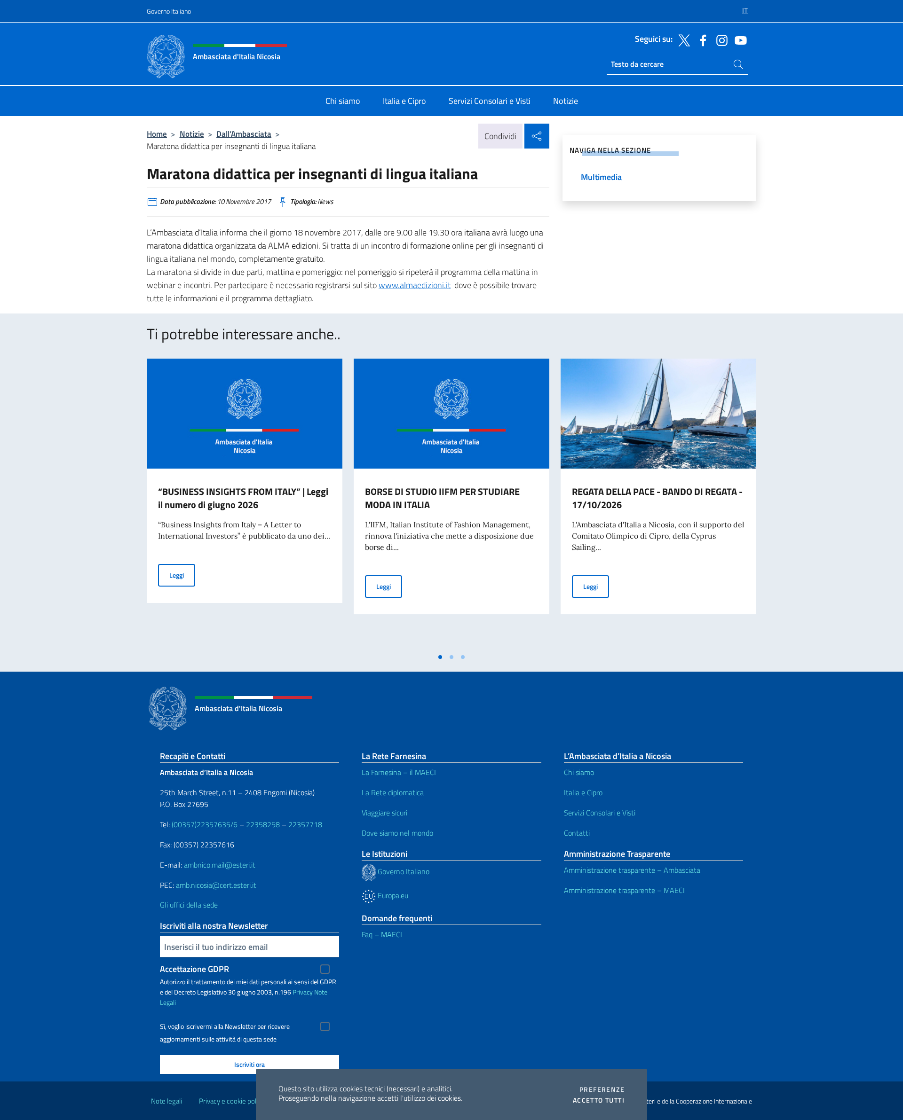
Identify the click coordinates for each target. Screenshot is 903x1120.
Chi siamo (579, 772)
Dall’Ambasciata (243, 134)
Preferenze (602, 1089)
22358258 (263, 824)
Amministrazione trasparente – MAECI (624, 890)
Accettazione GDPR (194, 969)
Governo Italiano (169, 11)
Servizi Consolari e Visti (599, 812)
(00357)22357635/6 (205, 824)
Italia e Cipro (583, 792)
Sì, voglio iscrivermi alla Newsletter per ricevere (225, 1026)
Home (157, 134)
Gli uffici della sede (189, 904)
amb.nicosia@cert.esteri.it (216, 885)
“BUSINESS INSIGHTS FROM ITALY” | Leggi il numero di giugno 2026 (243, 498)
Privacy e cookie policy (231, 1101)
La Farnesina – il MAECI (399, 772)
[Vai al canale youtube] (738, 39)
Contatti (577, 832)
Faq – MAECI (382, 934)
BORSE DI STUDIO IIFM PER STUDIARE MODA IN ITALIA (442, 498)
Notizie (192, 134)
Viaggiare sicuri (384, 812)
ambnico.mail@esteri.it (219, 864)
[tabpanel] (244, 503)
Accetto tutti (599, 1100)
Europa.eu (392, 895)
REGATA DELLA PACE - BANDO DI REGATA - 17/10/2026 (657, 498)
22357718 (305, 824)
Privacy (303, 992)
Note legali (166, 1101)
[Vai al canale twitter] (682, 39)
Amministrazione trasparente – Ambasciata (632, 870)
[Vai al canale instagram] (719, 39)
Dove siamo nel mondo (397, 832)
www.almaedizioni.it (415, 285)
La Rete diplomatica (393, 792)
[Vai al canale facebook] (700, 39)
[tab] (440, 657)
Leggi (182, 575)
